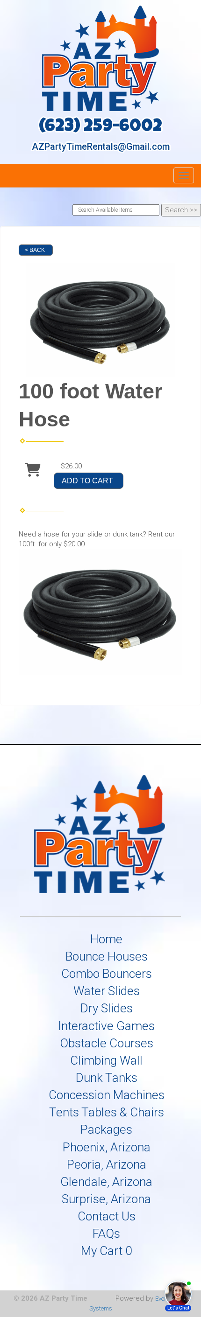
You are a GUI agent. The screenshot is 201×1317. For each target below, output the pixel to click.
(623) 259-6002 (100, 127)
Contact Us (107, 1216)
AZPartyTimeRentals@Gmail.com (101, 146)
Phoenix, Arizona (107, 1147)
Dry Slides (106, 1008)
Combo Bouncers (106, 974)
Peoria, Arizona (106, 1164)
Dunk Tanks (106, 1078)
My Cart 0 (106, 1251)
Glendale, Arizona (106, 1182)
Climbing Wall (106, 1060)
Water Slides (106, 991)
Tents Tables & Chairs (106, 1112)
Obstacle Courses (106, 1043)
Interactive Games (106, 1026)
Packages (106, 1129)
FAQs (106, 1233)
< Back (35, 250)
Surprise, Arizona (106, 1199)
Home (106, 939)
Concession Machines (107, 1095)
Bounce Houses (106, 956)
